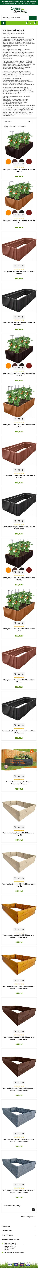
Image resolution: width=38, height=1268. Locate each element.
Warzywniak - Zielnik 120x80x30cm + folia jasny (19, 222)
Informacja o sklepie (10, 1240)
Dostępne (14, 121)
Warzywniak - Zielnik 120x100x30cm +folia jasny (19, 426)
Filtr (28, 121)
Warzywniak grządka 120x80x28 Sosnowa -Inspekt (19, 834)
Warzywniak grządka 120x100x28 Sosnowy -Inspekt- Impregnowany (19, 1089)
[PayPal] (10, 1264)
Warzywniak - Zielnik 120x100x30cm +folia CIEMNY (19, 375)
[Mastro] (16, 1264)
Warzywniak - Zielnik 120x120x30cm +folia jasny (19, 630)
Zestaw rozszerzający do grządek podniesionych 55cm (19, 783)
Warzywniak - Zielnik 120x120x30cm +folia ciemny (19, 579)
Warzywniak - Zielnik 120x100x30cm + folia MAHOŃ (19, 477)
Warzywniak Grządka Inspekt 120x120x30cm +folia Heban (19, 732)
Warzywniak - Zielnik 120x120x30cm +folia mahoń (19, 681)
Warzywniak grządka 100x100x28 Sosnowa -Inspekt (19, 885)
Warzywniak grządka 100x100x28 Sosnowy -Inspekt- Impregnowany (19, 987)
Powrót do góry (28, 1217)
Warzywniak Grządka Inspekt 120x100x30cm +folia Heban (19, 528)
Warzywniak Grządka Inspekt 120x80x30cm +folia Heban (19, 324)
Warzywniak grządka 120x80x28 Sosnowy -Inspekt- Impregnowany (19, 936)
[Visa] (28, 1264)
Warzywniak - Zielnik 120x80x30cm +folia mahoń (19, 273)
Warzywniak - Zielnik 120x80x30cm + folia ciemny (19, 170)
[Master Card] (22, 1264)
